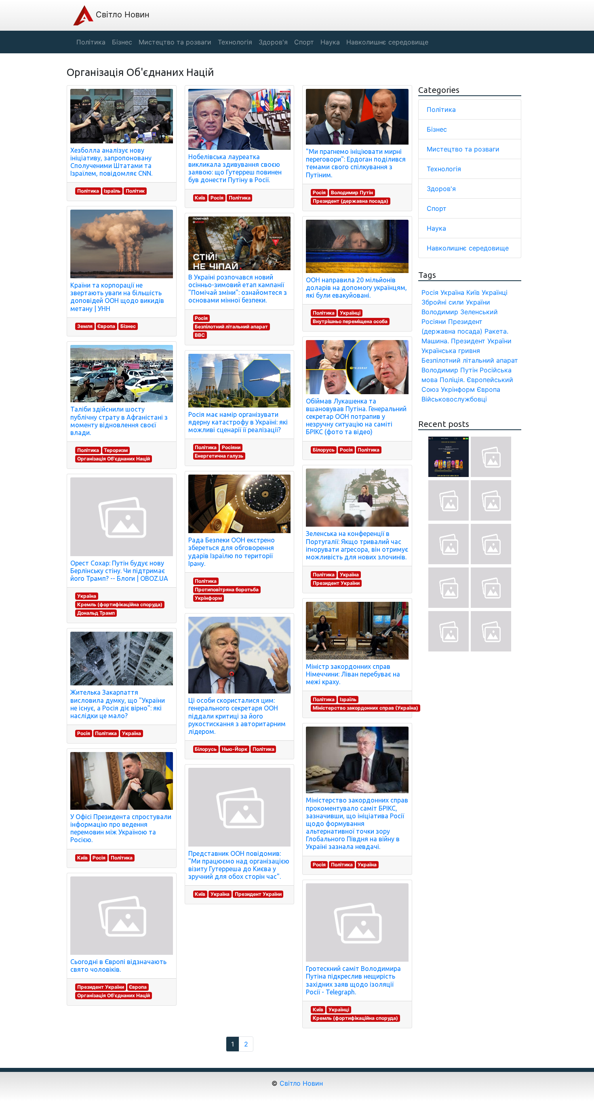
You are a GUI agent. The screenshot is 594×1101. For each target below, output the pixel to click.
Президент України (100, 987)
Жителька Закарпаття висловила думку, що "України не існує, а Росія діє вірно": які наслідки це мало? (117, 704)
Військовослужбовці (454, 399)
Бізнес (128, 326)
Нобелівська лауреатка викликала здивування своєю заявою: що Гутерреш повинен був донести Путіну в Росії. (235, 168)
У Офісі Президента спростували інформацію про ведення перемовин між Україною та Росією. (120, 828)
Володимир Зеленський (459, 312)
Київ (82, 858)
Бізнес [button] (122, 42)
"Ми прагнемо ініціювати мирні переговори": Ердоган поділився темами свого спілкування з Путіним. (356, 163)
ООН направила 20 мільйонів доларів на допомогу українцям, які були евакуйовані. (356, 287)
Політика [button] (90, 42)
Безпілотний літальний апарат (231, 327)
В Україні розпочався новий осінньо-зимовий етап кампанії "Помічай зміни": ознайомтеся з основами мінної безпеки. (237, 288)
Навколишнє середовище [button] (387, 42)
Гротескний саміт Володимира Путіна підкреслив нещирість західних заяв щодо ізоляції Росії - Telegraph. (353, 980)
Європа (106, 326)
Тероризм (116, 450)
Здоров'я (441, 189)
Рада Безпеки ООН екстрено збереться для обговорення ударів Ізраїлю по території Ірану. (231, 551)
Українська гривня (450, 351)
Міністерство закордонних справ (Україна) (365, 708)
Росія (83, 733)
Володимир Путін (352, 192)
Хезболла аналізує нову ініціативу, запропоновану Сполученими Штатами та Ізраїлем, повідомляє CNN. (111, 162)
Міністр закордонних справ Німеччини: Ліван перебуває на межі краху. (353, 674)
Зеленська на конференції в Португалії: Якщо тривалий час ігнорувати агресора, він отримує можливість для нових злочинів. (357, 545)
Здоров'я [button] (273, 42)
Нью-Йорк (234, 749)
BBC (200, 335)
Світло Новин (121, 14)
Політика (88, 191)
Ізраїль (112, 191)
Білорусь (206, 749)
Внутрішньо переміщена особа (350, 321)
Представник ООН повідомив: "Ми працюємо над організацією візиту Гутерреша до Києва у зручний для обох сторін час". (238, 865)
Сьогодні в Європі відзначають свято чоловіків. (118, 965)
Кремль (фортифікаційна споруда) (119, 604)
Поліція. (452, 380)
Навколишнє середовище (468, 248)
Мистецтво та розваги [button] (175, 42)
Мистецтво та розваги (463, 149)
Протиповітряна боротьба (227, 589)
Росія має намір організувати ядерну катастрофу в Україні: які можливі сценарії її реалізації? (238, 422)
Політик (135, 191)
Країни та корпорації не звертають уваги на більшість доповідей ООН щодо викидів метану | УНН (117, 297)
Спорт (437, 208)
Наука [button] (330, 42)
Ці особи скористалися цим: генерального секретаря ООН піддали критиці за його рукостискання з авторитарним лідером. (237, 716)
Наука (436, 228)
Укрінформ (208, 598)
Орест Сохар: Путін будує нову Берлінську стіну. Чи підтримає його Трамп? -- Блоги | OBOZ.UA (119, 570)
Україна (86, 596)
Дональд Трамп (96, 613)
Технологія (444, 169)
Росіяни (231, 447)
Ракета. (496, 331)
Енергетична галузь (219, 456)
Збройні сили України (455, 302)
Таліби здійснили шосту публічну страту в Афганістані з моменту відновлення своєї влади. (119, 421)
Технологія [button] (235, 42)
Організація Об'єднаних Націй (113, 459)
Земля (85, 326)
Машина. (435, 341)
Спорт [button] (304, 42)
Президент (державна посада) (350, 201)
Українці (350, 313)
